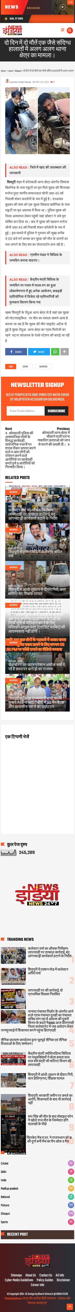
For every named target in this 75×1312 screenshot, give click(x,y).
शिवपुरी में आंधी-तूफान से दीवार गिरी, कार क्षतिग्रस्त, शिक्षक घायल (37, 592)
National (5, 1197)
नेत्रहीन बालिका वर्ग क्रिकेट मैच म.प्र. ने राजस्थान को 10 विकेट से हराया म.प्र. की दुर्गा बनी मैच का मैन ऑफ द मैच (36, 1139)
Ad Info (60, 1275)
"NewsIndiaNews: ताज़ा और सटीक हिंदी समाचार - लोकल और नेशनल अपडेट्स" (37, 1301)
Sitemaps (16, 1275)
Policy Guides (45, 1280)
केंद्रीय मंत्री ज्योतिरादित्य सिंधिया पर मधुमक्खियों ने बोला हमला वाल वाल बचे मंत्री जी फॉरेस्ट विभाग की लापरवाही (49, 1059)
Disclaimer (63, 1280)
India (3, 1180)
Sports (4, 1222)
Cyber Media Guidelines (19, 1280)
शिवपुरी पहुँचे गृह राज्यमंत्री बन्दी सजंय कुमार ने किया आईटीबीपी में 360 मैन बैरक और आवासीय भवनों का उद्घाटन (36, 703)
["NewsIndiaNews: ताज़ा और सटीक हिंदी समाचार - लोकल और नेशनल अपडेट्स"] (37, 1267)
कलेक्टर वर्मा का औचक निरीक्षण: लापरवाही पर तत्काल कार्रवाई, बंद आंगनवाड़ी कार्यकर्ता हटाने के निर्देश (33, 514)
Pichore (5, 1205)
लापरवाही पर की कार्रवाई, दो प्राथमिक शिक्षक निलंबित (45, 992)
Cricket (4, 1163)
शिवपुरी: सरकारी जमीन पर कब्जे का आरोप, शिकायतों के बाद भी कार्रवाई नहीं (50, 1099)
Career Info (37, 1285)
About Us (30, 1275)
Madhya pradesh (9, 1189)
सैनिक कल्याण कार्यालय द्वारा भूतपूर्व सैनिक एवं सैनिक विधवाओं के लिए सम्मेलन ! (34, 1042)
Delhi (3, 1172)
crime (25, 367)
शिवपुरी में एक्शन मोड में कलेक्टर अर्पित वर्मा (35, 554)
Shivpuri (43, 367)
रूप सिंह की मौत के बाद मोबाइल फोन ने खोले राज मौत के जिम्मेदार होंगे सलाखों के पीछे (50, 1120)
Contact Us (45, 1275)
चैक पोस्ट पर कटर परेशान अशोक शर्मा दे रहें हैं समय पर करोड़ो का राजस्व (36, 667)
